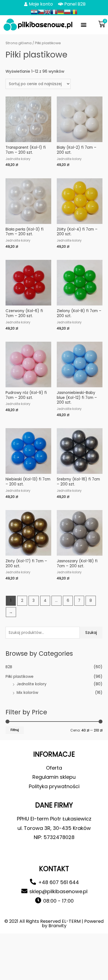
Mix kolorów (27, 692)
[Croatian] (34, 11)
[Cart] (101, 24)
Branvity (57, 925)
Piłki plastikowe (20, 676)
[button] (83, 24)
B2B (9, 667)
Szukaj (91, 632)
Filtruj (15, 730)
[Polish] (67, 11)
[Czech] (40, 11)
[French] (54, 11)
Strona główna (19, 43)
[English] (47, 11)
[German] (60, 11)
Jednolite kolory (32, 684)
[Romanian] (74, 11)
